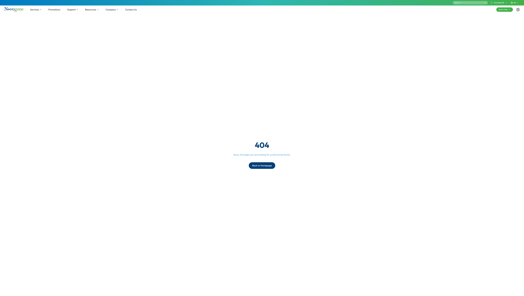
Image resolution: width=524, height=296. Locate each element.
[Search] (485, 3)
